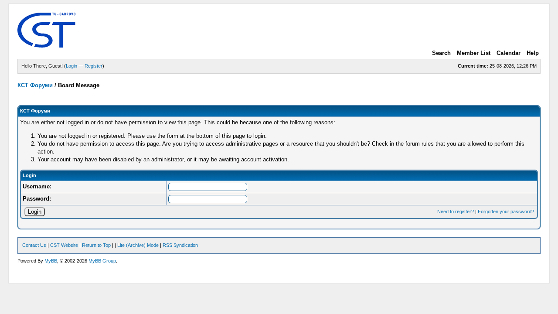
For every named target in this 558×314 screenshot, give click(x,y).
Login (71, 65)
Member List (473, 53)
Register (93, 65)
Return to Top (96, 245)
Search (441, 53)
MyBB (50, 260)
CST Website (64, 245)
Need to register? (455, 211)
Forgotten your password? (506, 211)
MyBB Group (102, 260)
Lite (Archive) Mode (138, 245)
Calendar (509, 53)
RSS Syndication (180, 245)
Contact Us (34, 245)
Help (533, 53)
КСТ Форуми (35, 85)
